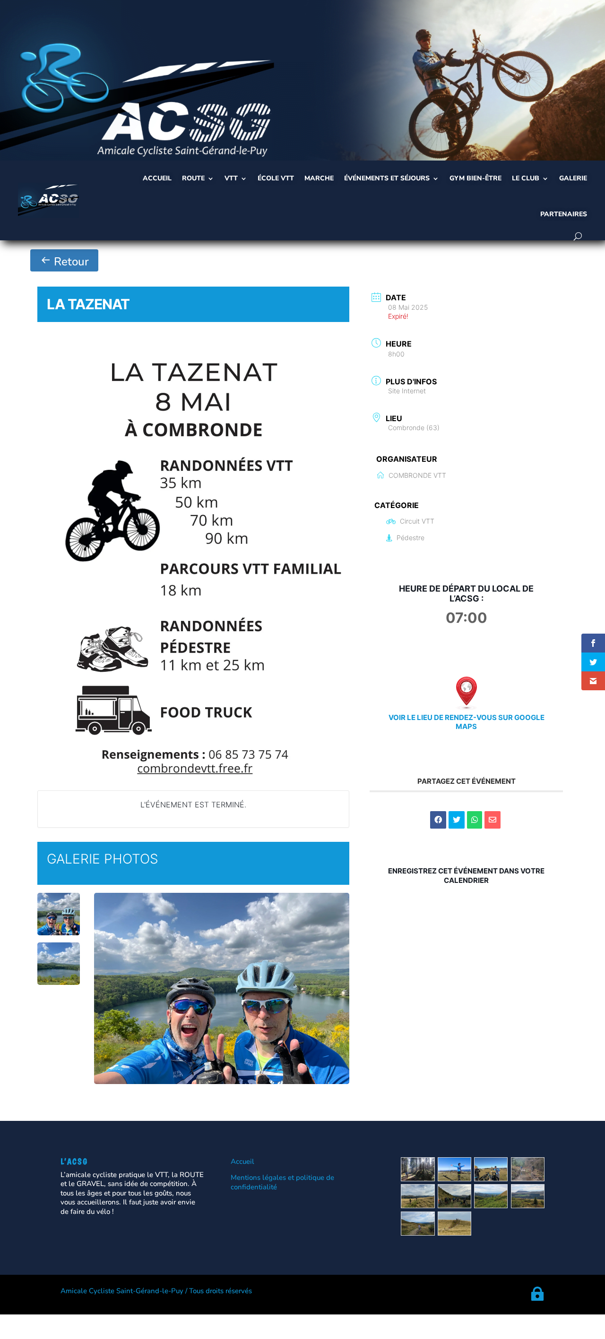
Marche (319, 178)
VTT (231, 178)
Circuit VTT (417, 521)
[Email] (492, 820)
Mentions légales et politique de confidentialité (282, 1182)
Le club (525, 178)
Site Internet (407, 391)
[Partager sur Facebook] (438, 820)
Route (193, 178)
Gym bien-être (475, 178)
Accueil (157, 178)
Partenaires (563, 214)
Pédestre (410, 538)
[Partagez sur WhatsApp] (474, 820)
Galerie (573, 178)
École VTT (276, 178)
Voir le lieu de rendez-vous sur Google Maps (466, 722)
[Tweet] (457, 820)
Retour (70, 261)
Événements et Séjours (387, 178)
